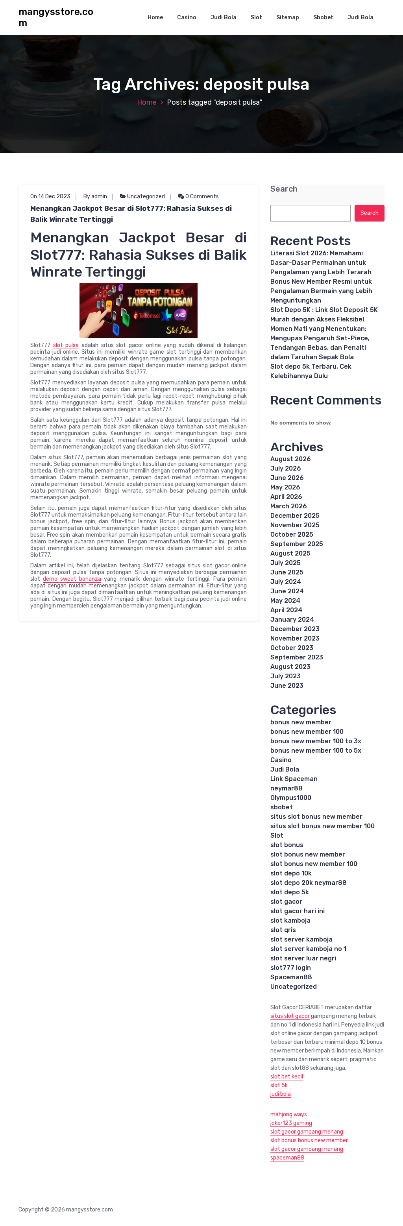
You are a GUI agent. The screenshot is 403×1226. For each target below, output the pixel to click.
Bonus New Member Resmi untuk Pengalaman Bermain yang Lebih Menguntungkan (321, 291)
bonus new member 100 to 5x (315, 750)
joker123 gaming (291, 1123)
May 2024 (285, 600)
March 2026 (288, 506)
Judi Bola (224, 17)
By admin (95, 196)
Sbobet (323, 17)
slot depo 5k (289, 892)
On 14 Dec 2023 (50, 196)
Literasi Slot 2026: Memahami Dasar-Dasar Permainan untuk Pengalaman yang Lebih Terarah (321, 262)
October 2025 (291, 534)
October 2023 (291, 648)
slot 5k (279, 1085)
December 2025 (295, 515)
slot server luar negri (303, 958)
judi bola (280, 1094)
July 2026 (285, 468)
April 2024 (286, 610)
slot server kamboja (301, 939)
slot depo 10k (291, 873)
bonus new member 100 (307, 731)
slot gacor (286, 901)
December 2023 (295, 629)
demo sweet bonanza (72, 579)
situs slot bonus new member (316, 816)
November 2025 (295, 525)
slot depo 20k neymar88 (308, 882)
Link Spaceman (294, 779)
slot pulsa (66, 345)
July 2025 (285, 563)
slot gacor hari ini (297, 911)
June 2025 (286, 572)
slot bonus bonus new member (309, 1140)
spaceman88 (287, 1157)
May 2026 (285, 487)
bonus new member (300, 722)
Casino (186, 17)
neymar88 (286, 788)
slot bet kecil (286, 1076)
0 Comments (201, 196)
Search (284, 189)
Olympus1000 (290, 797)
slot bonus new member (307, 854)
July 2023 (285, 676)
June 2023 (286, 685)
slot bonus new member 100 (313, 864)
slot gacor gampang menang (306, 1131)
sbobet (281, 807)
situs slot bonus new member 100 (322, 826)
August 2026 (290, 459)
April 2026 (286, 496)
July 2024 (285, 581)
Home (155, 17)
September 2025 (296, 544)
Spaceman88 (291, 977)
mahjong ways (288, 1114)
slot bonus (286, 845)
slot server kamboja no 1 (308, 949)
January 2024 (292, 619)
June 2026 (287, 478)
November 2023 (295, 638)
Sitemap (287, 17)
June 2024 (287, 591)
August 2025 (290, 553)
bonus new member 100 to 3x (315, 741)
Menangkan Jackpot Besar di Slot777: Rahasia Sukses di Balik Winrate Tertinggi (131, 214)
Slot (256, 17)
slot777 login (290, 967)
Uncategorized (146, 196)
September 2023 (296, 657)
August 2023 (290, 666)
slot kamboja (290, 920)
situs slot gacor (290, 1016)
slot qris (283, 930)
